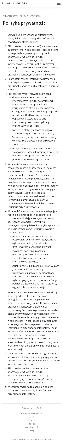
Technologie (31, 424)
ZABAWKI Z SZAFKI (10, 16)
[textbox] (31, 214)
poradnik (31, 420)
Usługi (31, 430)
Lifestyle (31, 417)
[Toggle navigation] (58, 3)
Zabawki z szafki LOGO (14, 3)
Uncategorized (31, 427)
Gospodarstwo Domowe (31, 413)
